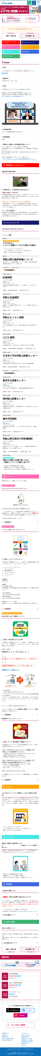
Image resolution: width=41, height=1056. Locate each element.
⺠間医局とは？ (5, 1033)
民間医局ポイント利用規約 (27, 1040)
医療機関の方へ (5, 1036)
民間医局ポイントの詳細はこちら (10, 670)
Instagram (22, 1015)
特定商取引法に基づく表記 (27, 1041)
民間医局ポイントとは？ (26, 1038)
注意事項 (26, 51)
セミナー (26, 47)
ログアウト (23, 1045)
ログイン (34, 3)
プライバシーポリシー (26, 1034)
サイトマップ (24, 1033)
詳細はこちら (6, 281)
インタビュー (8, 51)
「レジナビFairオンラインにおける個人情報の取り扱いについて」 (19, 159)
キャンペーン (8, 47)
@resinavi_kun (14, 1010)
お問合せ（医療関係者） (7, 1040)
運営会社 (23, 1043)
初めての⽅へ (5, 1034)
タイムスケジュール (29, 42)
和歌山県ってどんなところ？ (11, 42)
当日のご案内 (8, 56)
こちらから (22, 89)
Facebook (29, 1010)
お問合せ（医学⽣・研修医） (8, 1038)
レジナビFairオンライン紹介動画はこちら (12, 96)
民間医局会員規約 (25, 1036)
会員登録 (29, 3)
